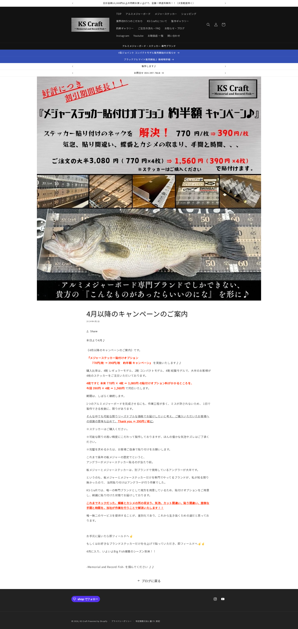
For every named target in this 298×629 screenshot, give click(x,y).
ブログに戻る (151, 581)
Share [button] (94, 331)
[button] (208, 24)
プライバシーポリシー (121, 621)
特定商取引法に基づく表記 (148, 621)
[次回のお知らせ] (225, 3)
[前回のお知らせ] (72, 3)
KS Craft (84, 621)
